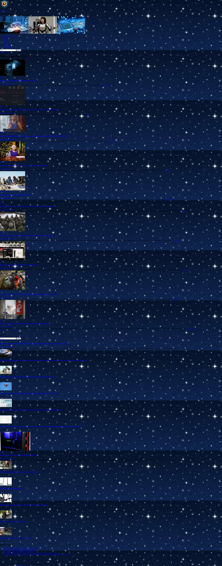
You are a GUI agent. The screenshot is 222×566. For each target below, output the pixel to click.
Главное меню (4, 52)
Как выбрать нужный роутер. (11, 488)
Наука (5, 41)
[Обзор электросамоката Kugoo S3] (6, 518)
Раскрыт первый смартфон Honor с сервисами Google (19, 550)
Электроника (7, 47)
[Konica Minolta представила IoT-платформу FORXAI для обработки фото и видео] (6, 406)
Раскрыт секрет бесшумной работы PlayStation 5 (18, 265)
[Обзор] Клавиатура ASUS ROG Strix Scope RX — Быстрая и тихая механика (29, 110)
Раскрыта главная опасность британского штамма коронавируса (25, 323)
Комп (5, 37)
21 (7, 330)
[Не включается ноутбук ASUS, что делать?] (6, 534)
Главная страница (8, 36)
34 (14, 330)
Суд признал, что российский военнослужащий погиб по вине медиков (27, 235)
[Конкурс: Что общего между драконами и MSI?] (111, 68)
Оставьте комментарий (7, 83)
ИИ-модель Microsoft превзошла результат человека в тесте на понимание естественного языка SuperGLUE (40, 426)
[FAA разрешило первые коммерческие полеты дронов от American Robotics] (6, 390)
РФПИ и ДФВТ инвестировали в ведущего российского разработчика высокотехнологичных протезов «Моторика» (44, 360)
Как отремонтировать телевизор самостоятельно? (19, 472)
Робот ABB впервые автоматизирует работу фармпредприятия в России (27, 377)
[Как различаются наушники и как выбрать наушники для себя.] (6, 501)
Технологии (7, 45)
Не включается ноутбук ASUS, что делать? (16, 538)
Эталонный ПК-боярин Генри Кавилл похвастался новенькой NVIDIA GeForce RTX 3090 (34, 136)
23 (10, 330)
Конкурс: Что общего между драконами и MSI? (18, 80)
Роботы (5, 42)
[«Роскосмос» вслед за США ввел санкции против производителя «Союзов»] (111, 280)
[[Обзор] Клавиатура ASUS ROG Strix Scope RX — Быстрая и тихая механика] (111, 95)
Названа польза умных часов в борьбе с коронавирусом (19, 551)
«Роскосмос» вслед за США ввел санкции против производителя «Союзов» (28, 294)
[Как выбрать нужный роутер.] (6, 485)
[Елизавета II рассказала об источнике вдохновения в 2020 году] (111, 151)
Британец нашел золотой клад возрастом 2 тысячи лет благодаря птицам (28, 206)
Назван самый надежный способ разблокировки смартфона (21, 548)
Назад (1, 330)
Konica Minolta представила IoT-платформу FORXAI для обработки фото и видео (31, 410)
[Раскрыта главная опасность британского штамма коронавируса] (111, 309)
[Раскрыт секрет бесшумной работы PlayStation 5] (111, 251)
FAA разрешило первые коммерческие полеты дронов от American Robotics (28, 393)
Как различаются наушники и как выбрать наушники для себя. (24, 505)
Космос (5, 39)
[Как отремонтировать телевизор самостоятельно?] (6, 468)
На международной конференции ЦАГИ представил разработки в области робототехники (34, 343)
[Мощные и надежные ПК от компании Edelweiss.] (15, 450)
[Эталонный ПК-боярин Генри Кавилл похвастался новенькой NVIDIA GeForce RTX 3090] (111, 123)
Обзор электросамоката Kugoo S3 (13, 521)
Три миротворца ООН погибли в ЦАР (14, 195)
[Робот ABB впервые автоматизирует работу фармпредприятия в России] (6, 373)
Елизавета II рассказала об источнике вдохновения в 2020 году (24, 165)
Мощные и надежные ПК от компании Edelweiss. (18, 455)
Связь (5, 44)
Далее (17, 330)
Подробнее (105, 85)
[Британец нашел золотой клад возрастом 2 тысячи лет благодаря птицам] (111, 201)
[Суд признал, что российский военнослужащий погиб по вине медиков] (111, 221)
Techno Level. (4, 11)
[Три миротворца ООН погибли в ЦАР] (111, 181)
